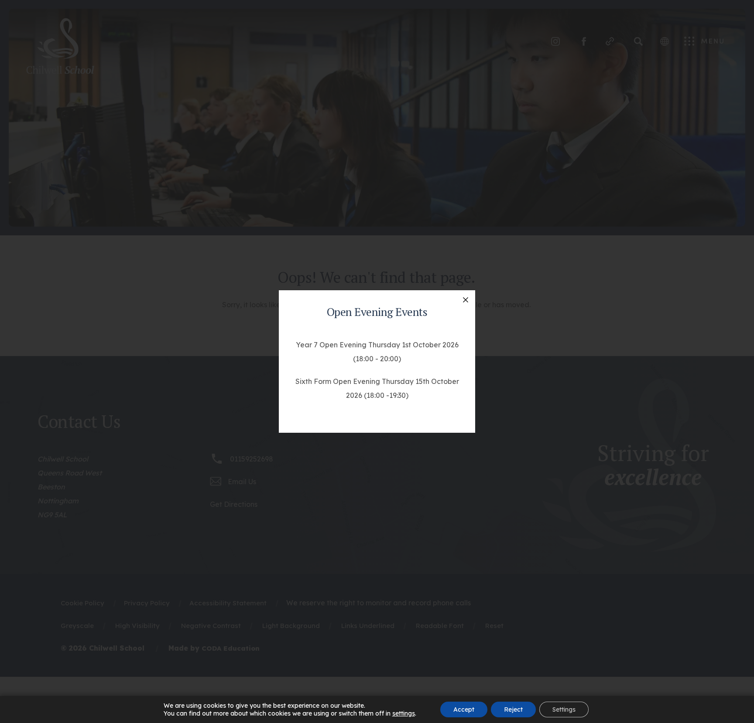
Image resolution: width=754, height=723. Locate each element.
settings (403, 713)
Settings (564, 709)
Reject (513, 709)
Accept (463, 709)
